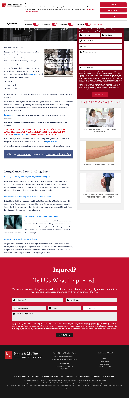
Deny (113, 16)
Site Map (81, 376)
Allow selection (113, 10)
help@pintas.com (51, 142)
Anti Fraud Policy (97, 376)
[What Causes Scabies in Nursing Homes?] (100, 151)
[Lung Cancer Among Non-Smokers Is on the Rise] (13, 222)
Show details (98, 24)
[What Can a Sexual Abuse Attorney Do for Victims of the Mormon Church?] (100, 182)
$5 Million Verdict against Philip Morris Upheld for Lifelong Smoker (27, 196)
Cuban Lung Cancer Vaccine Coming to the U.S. (20, 239)
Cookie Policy (71, 376)
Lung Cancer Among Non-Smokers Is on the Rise (41, 216)
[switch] (54, 24)
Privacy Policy (90, 9)
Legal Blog (104, 361)
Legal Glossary (105, 367)
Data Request (110, 376)
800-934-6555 (24, 154)
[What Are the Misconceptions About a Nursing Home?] (100, 117)
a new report (33, 74)
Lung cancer (8, 115)
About (104, 358)
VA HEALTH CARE (21, 134)
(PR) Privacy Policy (32, 11)
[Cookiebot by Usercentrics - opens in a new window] (12, 24)
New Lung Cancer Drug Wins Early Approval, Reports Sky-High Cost (27, 177)
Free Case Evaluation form (58, 154)
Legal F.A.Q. (104, 364)
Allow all (113, 4)
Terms (93, 82)
